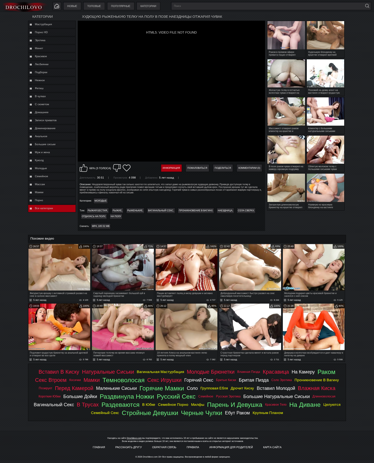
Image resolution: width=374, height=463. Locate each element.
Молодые (41, 168)
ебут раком (237, 412)
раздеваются (120, 405)
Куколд (39, 160)
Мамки (39, 192)
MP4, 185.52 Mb (100, 226)
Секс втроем (51, 380)
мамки (92, 380)
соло (192, 388)
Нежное (40, 80)
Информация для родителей (231, 447)
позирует (45, 388)
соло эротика (281, 380)
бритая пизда (254, 380)
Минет (39, 48)
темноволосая (123, 380)
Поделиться (223, 168)
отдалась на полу (93, 216)
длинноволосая (323, 396)
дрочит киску (242, 388)
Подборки (41, 72)
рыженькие (135, 210)
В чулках (40, 96)
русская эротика (228, 396)
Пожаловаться (197, 168)
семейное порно (173, 405)
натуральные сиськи (108, 372)
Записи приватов (45, 120)
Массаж (40, 184)
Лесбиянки (42, 64)
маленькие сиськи (116, 388)
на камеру (303, 371)
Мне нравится (83, 168)
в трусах (88, 405)
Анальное (41, 136)
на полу (116, 216)
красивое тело (276, 404)
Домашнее (42, 112)
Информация (171, 168)
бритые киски (226, 380)
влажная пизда (248, 371)
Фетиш (39, 88)
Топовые (94, 6)
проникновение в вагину (195, 210)
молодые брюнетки (211, 372)
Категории (148, 6)
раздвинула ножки (127, 396)
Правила (193, 447)
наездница (225, 210)
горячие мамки (161, 388)
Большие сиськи (45, 144)
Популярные (120, 6)
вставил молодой (276, 388)
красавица (276, 372)
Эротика (40, 40)
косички (75, 380)
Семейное (41, 176)
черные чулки (201, 413)
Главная (99, 447)
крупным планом (268, 413)
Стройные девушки (150, 413)
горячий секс (198, 380)
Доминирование (45, 128)
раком (326, 372)
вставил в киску (59, 372)
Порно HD (41, 32)
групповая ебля (214, 388)
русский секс (176, 396)
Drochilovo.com (134, 438)
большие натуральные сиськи (276, 396)
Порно (39, 200)
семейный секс (105, 413)
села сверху (246, 210)
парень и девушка (234, 405)
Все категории (44, 208)
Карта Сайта (272, 447)
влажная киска (316, 388)
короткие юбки (50, 396)
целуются (331, 405)
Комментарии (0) (249, 168)
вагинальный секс (160, 210)
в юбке (148, 405)
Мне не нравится (117, 168)
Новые (72, 6)
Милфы (197, 405)
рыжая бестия (97, 210)
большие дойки (80, 396)
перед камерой (74, 388)
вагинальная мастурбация (160, 372)
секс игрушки (164, 380)
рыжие (117, 210)
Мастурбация (43, 24)
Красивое (41, 56)
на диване (305, 405)
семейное (205, 396)
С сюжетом (42, 104)
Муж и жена (42, 152)
